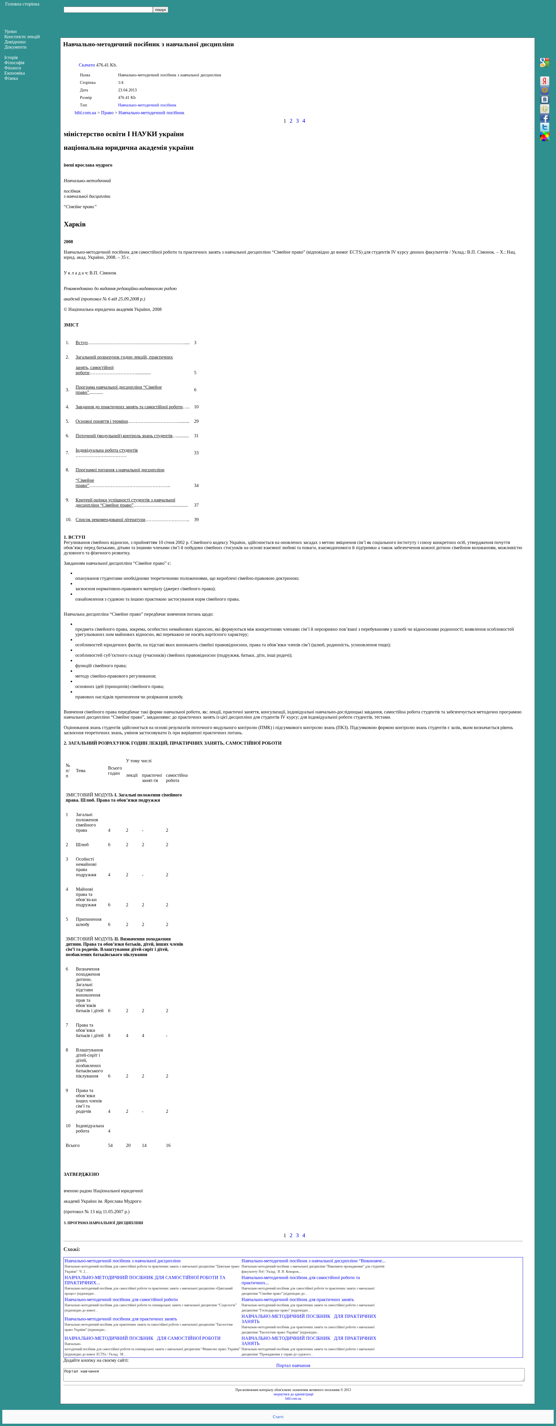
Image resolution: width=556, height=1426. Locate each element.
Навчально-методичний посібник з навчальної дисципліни (123, 1260)
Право (107, 112)
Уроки (10, 31)
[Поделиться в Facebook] (544, 118)
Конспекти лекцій (22, 36)
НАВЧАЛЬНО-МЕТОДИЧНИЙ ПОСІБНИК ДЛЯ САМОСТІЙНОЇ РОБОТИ (143, 1338)
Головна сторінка (22, 3)
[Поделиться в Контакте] (544, 99)
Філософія (14, 62)
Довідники (15, 41)
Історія (11, 57)
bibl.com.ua (85, 112)
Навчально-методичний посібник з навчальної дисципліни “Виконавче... (313, 1260)
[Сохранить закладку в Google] (544, 62)
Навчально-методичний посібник (147, 105)
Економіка (14, 73)
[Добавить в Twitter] (544, 127)
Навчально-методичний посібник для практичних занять (298, 1299)
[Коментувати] (544, 136)
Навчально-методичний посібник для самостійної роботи (121, 1299)
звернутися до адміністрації (293, 1394)
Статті (278, 1417)
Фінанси (12, 67)
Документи (15, 47)
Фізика (11, 78)
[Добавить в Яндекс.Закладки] (544, 81)
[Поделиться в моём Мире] (544, 90)
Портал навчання (293, 1365)
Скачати (87, 64)
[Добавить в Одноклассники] (544, 108)
